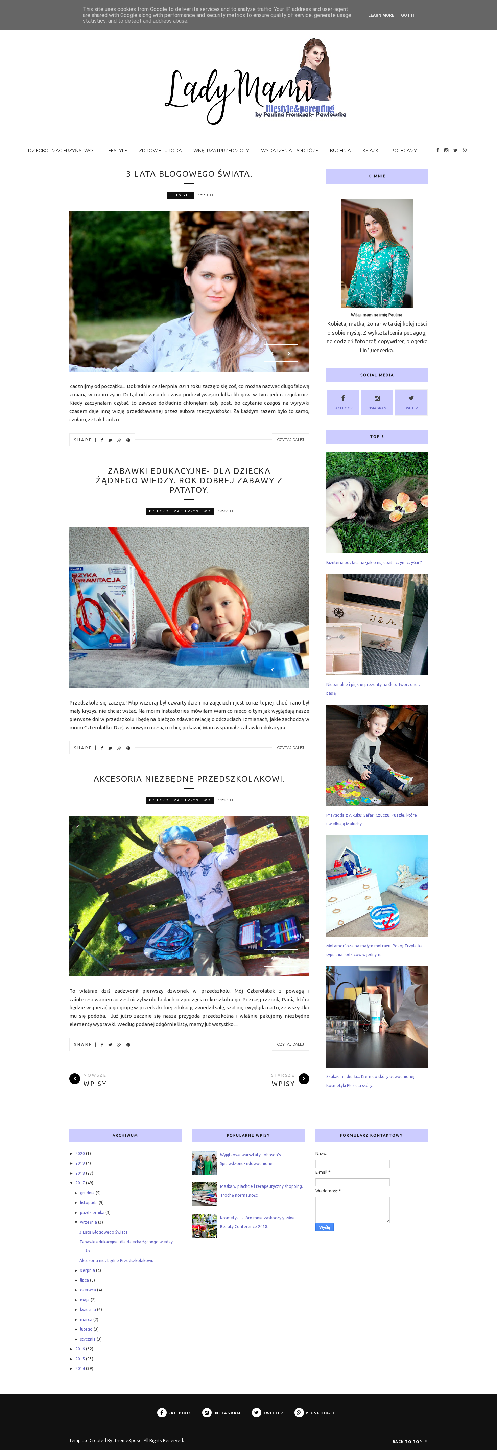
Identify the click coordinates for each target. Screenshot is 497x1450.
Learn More (381, 15)
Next (289, 353)
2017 (80, 1183)
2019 (80, 1163)
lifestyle (180, 195)
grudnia (87, 1193)
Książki (370, 150)
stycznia (88, 1339)
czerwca (88, 1290)
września (88, 1222)
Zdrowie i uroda (160, 150)
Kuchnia (340, 150)
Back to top (408, 1441)
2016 (80, 1349)
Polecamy (404, 150)
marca (86, 1319)
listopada (89, 1202)
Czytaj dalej (290, 439)
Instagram (377, 408)
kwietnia (88, 1309)
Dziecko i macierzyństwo (60, 150)
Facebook (343, 408)
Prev (272, 353)
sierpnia (87, 1270)
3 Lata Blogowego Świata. (189, 173)
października (92, 1212)
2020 (80, 1153)
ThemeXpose (128, 1440)
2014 (80, 1368)
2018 (80, 1173)
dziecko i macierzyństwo (180, 511)
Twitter (411, 408)
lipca (84, 1280)
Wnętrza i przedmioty (221, 150)
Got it (408, 15)
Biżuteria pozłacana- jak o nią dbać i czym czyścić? (374, 562)
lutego (86, 1329)
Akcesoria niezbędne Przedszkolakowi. (189, 778)
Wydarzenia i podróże (289, 150)
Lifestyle (116, 150)
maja (85, 1300)
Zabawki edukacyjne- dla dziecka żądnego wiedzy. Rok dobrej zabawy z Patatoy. (189, 480)
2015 (80, 1359)
